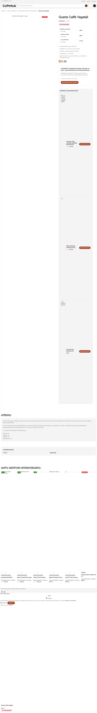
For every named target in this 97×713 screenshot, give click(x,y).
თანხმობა (11, 602)
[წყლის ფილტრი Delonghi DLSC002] (63, 248)
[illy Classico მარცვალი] (8, 521)
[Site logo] (9, 5)
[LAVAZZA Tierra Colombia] (72, 521)
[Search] (86, 5)
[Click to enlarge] (14, 112)
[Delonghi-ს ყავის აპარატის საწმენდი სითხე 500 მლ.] (63, 144)
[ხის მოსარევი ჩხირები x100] (63, 351)
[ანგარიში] (90, 5)
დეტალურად (3, 602)
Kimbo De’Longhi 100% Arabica (24, 577)
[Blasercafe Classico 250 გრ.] (56, 521)
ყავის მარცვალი (5, 580)
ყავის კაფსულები (12, 10)
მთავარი (3, 10)
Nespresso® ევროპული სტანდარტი (27, 10)
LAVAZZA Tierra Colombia (71, 577)
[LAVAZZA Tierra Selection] (40, 521)
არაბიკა (13, 580)
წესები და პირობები (70, 600)
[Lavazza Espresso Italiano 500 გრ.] (88, 521)
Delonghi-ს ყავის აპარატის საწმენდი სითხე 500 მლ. (71, 143)
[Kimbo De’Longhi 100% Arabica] (24, 521)
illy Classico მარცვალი (6, 577)
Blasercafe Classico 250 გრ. (56, 577)
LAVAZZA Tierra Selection (39, 577)
